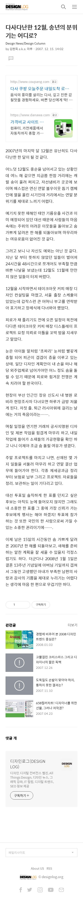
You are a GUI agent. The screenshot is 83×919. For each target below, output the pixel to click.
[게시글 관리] (25, 604)
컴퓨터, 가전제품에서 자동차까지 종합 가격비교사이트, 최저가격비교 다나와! (26, 130)
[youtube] (50, 890)
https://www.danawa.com (30, 115)
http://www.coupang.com (29, 82)
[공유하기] (19, 604)
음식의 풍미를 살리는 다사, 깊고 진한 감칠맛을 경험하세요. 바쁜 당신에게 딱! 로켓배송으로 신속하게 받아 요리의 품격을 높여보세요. (41, 97)
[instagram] (40, 890)
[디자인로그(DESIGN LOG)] (17, 7)
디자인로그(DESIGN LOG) (27, 763)
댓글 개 (11, 738)
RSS (49, 868)
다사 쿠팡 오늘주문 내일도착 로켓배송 (39, 88)
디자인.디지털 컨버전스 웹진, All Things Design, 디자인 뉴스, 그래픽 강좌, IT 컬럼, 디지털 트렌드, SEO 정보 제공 (32, 779)
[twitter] (29, 890)
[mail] (61, 890)
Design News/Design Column (25, 43)
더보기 (72, 625)
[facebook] (20, 890)
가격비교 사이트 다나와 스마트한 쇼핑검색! (27, 122)
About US (37, 868)
